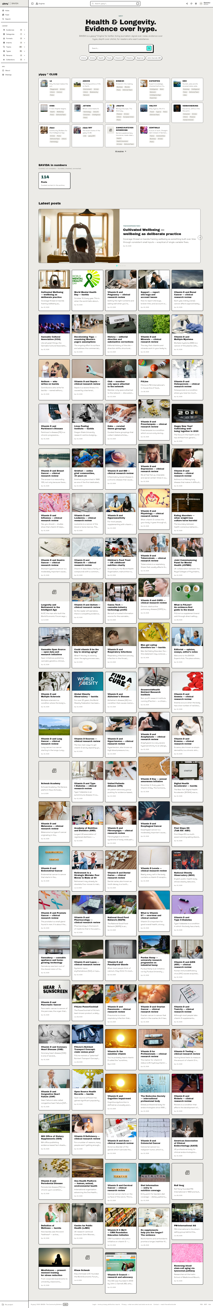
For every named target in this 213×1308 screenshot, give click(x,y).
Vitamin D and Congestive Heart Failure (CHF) (50, 1094)
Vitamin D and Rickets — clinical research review (183, 1098)
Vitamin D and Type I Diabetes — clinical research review (85, 786)
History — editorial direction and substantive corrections (120, 339)
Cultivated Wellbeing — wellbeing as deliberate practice (152, 232)
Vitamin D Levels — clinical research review (154, 869)
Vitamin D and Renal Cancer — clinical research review (185, 294)
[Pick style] (191, 4)
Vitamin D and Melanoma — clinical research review (52, 826)
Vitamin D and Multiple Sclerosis (50, 695)
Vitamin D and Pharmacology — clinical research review (87, 920)
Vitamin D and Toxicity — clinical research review (184, 1009)
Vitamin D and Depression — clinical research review (152, 469)
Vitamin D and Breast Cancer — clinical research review (52, 473)
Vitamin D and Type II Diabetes (183, 918)
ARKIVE (86, 81)
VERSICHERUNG (190, 106)
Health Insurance (122, 141)
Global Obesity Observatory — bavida (86, 695)
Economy (186, 89)
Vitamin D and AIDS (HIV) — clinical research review (184, 964)
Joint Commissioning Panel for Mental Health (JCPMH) (185, 562)
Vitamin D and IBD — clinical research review (121, 472)
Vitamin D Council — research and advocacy (120, 1276)
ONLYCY (153, 106)
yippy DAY (87, 128)
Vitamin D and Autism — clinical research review (87, 606)
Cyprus (158, 112)
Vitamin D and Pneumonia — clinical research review (119, 1009)
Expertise (153, 98)
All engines (119, 151)
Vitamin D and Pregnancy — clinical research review (119, 294)
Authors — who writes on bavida (50, 382)
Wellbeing (60, 112)
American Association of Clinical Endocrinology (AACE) (186, 1143)
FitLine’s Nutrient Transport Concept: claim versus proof (84, 1049)
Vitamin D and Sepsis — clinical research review (87, 382)
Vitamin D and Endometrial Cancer (52, 869)
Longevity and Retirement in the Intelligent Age (50, 607)
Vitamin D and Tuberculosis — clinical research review (153, 558)
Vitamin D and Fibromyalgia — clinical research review (120, 830)
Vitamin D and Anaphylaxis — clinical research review (153, 736)
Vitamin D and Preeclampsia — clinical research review (154, 424)
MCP (205, 1304)
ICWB (51, 106)
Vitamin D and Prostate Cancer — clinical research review (53, 915)
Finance (119, 114)
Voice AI (95, 112)
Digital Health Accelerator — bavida (185, 784)
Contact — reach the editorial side (165, 1304)
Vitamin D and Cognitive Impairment (119, 1097)
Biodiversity (94, 92)
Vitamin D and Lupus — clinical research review (87, 963)
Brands (127, 87)
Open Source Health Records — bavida (85, 1093)
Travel (152, 112)
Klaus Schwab (82, 1270)
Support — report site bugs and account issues (150, 294)
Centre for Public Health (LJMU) (83, 1226)
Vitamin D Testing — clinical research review (187, 1052)
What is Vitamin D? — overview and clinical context (151, 915)
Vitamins (129, 58)
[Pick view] (196, 4)
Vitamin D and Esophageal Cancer (151, 825)
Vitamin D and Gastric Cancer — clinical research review (53, 562)
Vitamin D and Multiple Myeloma (183, 338)
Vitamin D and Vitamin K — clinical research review (85, 562)
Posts (109, 58)
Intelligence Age (155, 95)
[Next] (200, 237)
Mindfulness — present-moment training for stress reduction (53, 1272)
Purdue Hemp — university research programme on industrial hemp (151, 961)
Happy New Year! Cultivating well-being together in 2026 (186, 428)
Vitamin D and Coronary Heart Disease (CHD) (54, 1048)
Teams (152, 136)
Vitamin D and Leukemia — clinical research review (85, 518)
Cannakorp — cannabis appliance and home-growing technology (53, 960)
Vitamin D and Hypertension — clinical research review (120, 741)
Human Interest (188, 120)
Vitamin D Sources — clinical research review (87, 740)
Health (101, 58)
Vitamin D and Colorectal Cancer (150, 1142)
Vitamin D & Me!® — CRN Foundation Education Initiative (118, 1232)
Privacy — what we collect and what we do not (137, 1304)
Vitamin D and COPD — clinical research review (154, 601)
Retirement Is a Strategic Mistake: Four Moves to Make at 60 (86, 875)
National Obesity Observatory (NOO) (184, 874)
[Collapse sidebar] (32, 4)
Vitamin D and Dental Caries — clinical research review (119, 875)
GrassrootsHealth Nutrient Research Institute (151, 692)
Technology (87, 112)
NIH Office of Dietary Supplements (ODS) (52, 1137)
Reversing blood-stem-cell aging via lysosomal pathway (184, 1268)
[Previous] (41, 237)
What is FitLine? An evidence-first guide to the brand (184, 607)
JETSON (87, 106)
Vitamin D (119, 58)
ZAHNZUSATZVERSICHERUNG (124, 129)
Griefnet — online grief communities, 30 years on (84, 473)
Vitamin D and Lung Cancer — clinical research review (51, 741)
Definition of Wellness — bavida (51, 1226)
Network (86, 95)
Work (161, 89)
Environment (88, 89)
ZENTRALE (154, 128)
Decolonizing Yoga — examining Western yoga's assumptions (85, 339)
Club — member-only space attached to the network (119, 384)
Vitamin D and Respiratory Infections (120, 650)
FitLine (144, 381)
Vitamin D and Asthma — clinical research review (184, 473)
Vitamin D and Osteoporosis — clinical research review (187, 384)
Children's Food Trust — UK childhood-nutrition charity (119, 562)
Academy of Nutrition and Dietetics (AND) (85, 829)
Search (8, 19)
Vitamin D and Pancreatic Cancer (51, 1003)
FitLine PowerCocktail (86, 1007)
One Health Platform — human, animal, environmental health (85, 1183)
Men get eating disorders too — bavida (153, 646)
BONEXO (120, 81)
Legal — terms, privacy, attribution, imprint (106, 1304)
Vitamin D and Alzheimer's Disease (118, 695)
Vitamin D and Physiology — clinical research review (152, 513)
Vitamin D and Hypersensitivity (116, 516)
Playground (54, 89)
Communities (161, 136)
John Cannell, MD (154, 58)
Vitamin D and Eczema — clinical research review (184, 741)
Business (119, 87)
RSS (201, 1304)
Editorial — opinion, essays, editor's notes (186, 650)
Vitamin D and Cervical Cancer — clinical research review (120, 1188)
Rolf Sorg (179, 1185)
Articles (119, 144)
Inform (83, 58)
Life (85, 136)
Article (92, 58)
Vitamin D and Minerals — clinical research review (151, 339)
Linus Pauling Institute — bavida (84, 427)
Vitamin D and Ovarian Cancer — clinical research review (153, 1009)
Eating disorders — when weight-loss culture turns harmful (185, 518)
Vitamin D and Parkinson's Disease (52, 427)
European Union (128, 117)
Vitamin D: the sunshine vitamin (117, 1052)
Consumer (87, 115)
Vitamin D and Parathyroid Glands (118, 963)
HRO (184, 81)
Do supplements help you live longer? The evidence (152, 1232)
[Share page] (187, 4)
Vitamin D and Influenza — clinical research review (51, 518)
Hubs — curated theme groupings (117, 427)
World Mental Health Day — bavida (85, 293)
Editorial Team (127, 90)
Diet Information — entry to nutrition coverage (151, 1188)
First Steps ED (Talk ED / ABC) (182, 829)
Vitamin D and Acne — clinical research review (121, 1142)
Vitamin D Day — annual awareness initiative (154, 780)
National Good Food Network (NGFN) (118, 918)
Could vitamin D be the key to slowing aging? (86, 650)
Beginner (140, 58)
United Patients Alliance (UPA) (116, 784)
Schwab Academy (50, 783)
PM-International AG (185, 1225)
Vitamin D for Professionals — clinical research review (154, 1054)
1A (50, 81)
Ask (210, 1304)
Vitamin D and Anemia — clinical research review (183, 696)
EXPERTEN (154, 81)
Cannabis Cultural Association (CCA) (51, 338)
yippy (52, 128)
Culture (59, 92)
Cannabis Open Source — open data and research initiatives (53, 652)
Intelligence (154, 89)
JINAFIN (120, 106)
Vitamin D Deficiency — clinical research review (87, 1137)
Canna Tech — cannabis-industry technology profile (117, 607)
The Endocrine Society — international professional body (153, 1098)
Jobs (185, 95)
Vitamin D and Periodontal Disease (52, 1182)
